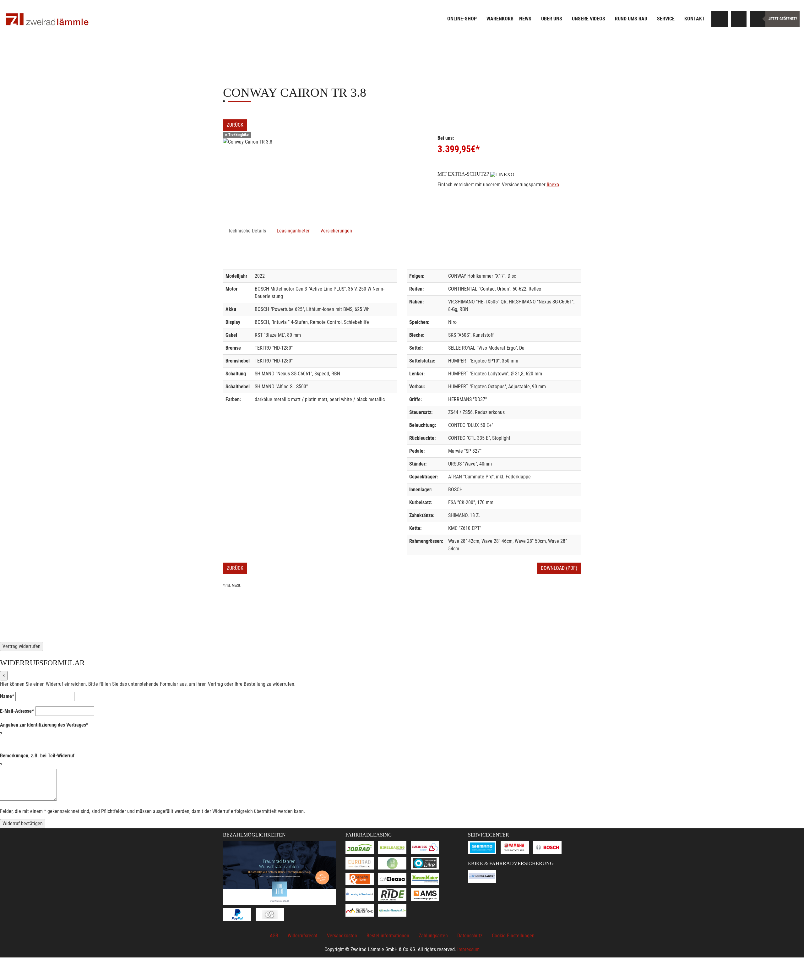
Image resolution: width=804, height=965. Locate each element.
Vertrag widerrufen (22, 646)
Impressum (468, 949)
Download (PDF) (559, 568)
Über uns (551, 19)
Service (666, 19)
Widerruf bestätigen (23, 823)
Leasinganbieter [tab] (293, 231)
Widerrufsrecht (303, 936)
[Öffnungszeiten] (757, 19)
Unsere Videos (588, 19)
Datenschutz (469, 936)
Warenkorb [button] (499, 19)
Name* (7, 696)
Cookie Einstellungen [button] (513, 936)
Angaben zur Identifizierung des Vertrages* (44, 725)
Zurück (235, 125)
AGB (274, 936)
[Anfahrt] (739, 19)
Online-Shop (462, 19)
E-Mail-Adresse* (17, 711)
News (525, 19)
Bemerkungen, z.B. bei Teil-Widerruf (37, 756)
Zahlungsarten (433, 936)
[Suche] (720, 19)
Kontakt (694, 19)
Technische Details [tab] (247, 231)
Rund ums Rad (631, 19)
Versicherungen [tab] (336, 231)
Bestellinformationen (388, 936)
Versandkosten (342, 936)
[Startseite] (47, 19)
